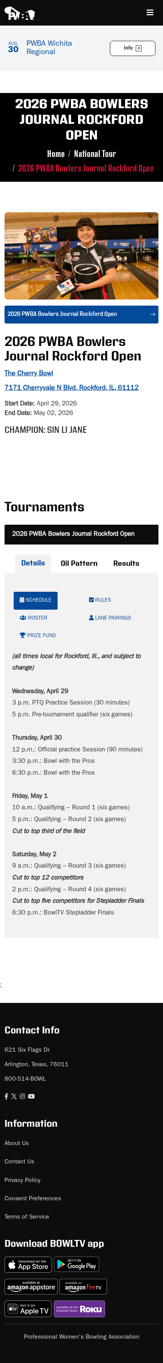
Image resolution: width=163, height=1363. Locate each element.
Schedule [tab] (38, 600)
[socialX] (14, 1097)
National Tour (95, 154)
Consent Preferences (33, 1199)
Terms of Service (27, 1217)
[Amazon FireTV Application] (83, 1283)
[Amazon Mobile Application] (32, 1283)
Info (129, 48)
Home (56, 154)
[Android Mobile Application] (76, 1261)
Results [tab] (126, 563)
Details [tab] (33, 563)
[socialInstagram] (22, 1097)
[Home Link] (20, 13)
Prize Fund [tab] (41, 636)
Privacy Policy (23, 1181)
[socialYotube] (31, 1097)
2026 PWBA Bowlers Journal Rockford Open (73, 534)
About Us (17, 1144)
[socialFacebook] (6, 1097)
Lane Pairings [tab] (112, 618)
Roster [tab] (37, 618)
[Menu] (150, 13)
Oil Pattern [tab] (79, 563)
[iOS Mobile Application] (29, 1261)
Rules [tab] (102, 600)
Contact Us (19, 1162)
